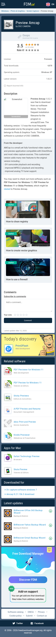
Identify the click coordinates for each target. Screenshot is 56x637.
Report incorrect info (15, 86)
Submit (29, 616)
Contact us (42, 616)
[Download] (50, 511)
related (7, 189)
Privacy (41, 612)
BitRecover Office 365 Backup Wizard (28, 511)
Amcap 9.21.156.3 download (20, 494)
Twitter (19, 623)
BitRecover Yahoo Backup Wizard (30, 525)
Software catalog (15, 612)
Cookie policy (15, 616)
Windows (5, 11)
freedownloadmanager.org (30, 630)
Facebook (39, 623)
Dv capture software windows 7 (22, 489)
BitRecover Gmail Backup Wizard (29, 538)
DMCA (31, 612)
